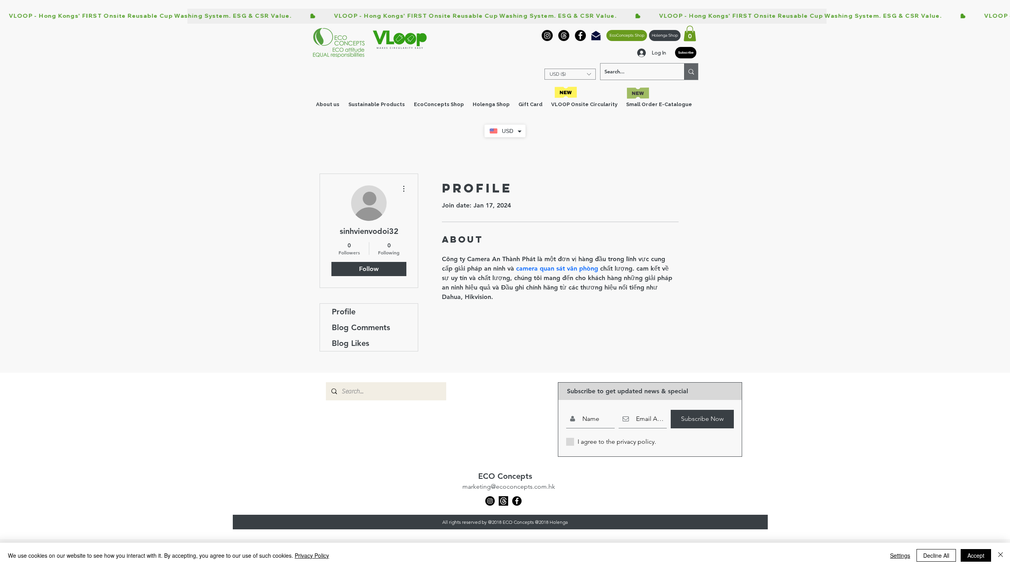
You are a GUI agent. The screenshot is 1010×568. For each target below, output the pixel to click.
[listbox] (570, 74)
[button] (689, 33)
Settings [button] (900, 555)
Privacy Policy (312, 555)
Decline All (936, 555)
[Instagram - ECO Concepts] (490, 501)
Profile (343, 311)
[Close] (1000, 555)
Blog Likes (350, 343)
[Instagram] (547, 35)
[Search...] (691, 72)
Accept (975, 555)
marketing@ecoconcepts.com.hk (508, 486)
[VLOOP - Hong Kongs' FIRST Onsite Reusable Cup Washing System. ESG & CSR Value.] (505, 16)
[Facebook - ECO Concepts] (517, 501)
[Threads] (563, 35)
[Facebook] (580, 35)
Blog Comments (361, 327)
